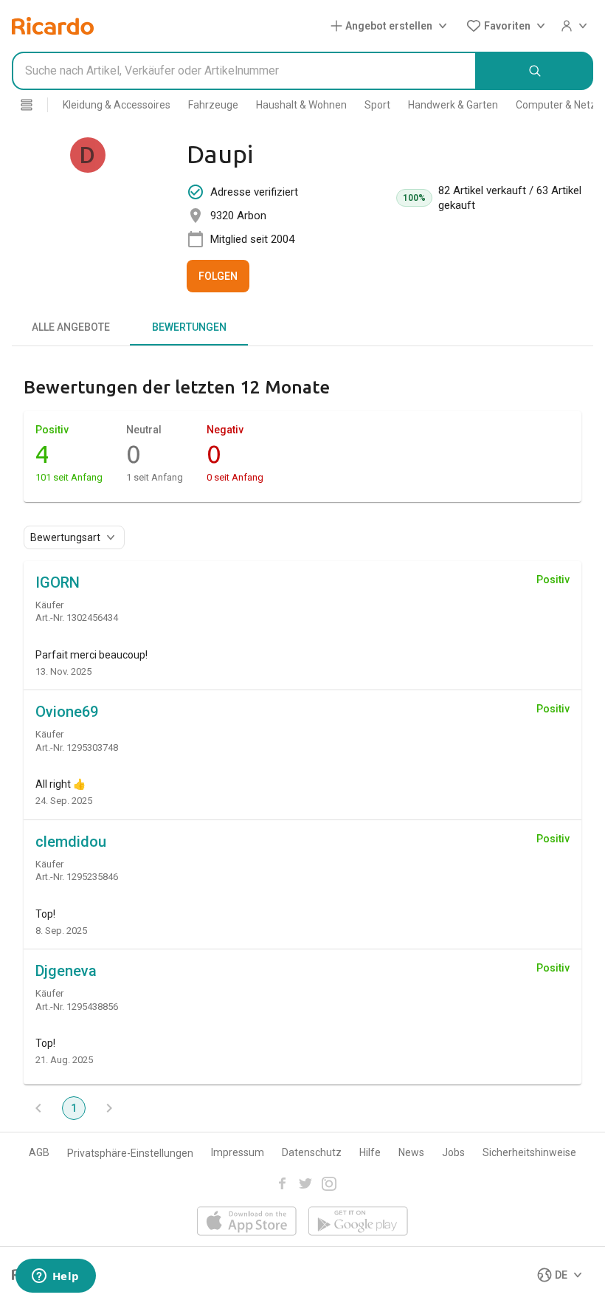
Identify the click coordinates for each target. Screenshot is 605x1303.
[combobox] (244, 71)
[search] (535, 71)
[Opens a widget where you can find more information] (55, 1277)
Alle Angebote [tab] (71, 327)
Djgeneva (66, 971)
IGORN (57, 582)
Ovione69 (66, 712)
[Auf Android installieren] (358, 1222)
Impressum (237, 1152)
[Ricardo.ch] (53, 26)
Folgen (218, 276)
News (411, 1152)
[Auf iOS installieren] (247, 1222)
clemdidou (70, 841)
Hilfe (370, 1152)
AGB (39, 1152)
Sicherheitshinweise (529, 1152)
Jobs (453, 1152)
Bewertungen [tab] (189, 327)
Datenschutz (312, 1152)
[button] (392, 26)
